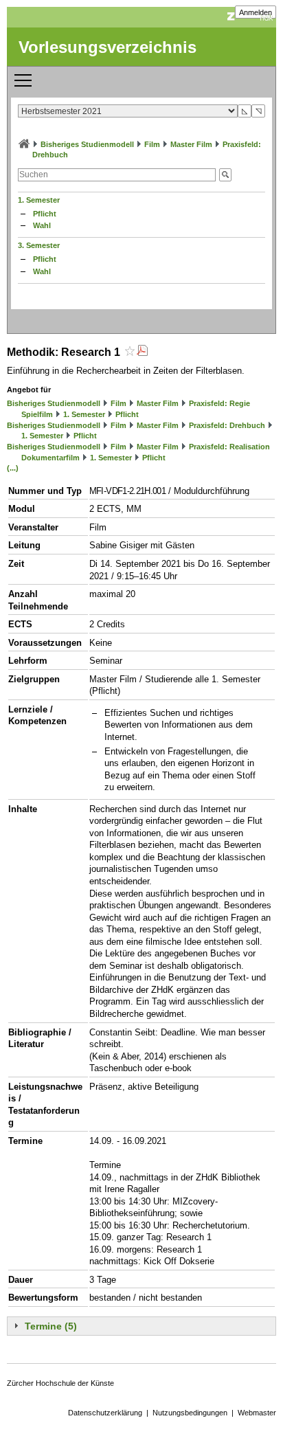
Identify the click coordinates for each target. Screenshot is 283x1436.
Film (152, 144)
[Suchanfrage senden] (225, 174)
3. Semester (39, 245)
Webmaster (257, 1413)
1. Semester (39, 200)
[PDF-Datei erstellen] (142, 352)
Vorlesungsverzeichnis (107, 47)
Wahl (42, 225)
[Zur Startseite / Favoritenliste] (24, 144)
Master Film (191, 144)
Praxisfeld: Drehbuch (227, 425)
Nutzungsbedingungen (189, 1413)
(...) (13, 468)
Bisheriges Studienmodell (87, 144)
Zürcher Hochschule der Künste (60, 1383)
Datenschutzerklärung (105, 1413)
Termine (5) (51, 1326)
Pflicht (44, 214)
